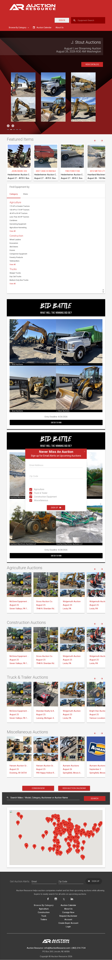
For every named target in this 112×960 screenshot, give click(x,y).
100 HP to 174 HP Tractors (19, 210)
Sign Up (54, 507)
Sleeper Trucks (15, 273)
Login (68, 926)
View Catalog (92, 64)
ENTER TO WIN (56, 422)
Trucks (13, 269)
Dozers (12, 250)
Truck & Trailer (36, 493)
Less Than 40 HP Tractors (19, 217)
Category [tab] (14, 194)
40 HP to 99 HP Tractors (18, 213)
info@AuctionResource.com (57, 948)
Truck (43, 916)
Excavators (14, 243)
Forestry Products (16, 257)
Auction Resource (35, 948)
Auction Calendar (68, 905)
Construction (16, 235)
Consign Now (38, 788)
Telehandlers (14, 261)
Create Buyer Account (68, 923)
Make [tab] (25, 194)
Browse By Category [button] (18, 27)
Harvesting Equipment (18, 224)
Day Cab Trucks (15, 277)
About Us (60, 27)
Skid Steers (14, 247)
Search (94, 798)
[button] (8, 125)
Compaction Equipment (18, 254)
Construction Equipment (36, 496)
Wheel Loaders (15, 240)
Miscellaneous (36, 500)
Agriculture (36, 489)
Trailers (43, 919)
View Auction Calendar (74, 788)
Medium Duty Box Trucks (19, 280)
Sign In (62, 20)
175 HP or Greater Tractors (20, 206)
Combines (13, 220)
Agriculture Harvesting (18, 228)
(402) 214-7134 (78, 948)
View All (13, 231)
